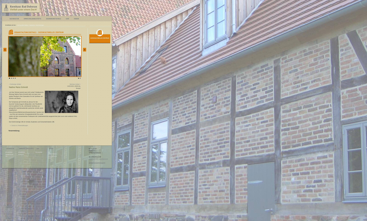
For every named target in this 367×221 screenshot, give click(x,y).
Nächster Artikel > (75, 84)
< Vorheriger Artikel (15, 84)
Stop (80, 78)
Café (67, 19)
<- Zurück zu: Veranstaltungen (19, 125)
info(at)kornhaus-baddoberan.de (98, 159)
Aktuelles (21, 154)
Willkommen (8, 152)
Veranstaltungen (40, 25)
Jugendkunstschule (53, 19)
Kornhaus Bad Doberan (22, 25)
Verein (76, 19)
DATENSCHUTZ (101, 163)
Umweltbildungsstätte (32, 19)
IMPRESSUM (92, 163)
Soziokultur (14, 19)
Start (78, 78)
